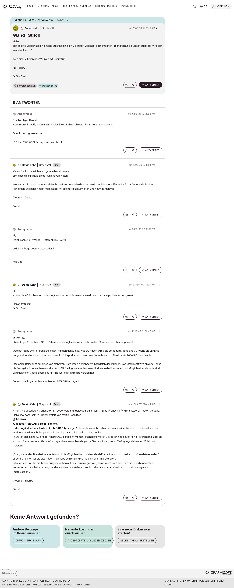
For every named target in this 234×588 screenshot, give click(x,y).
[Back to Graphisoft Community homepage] (13, 6)
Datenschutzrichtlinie (16, 584)
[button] (127, 85)
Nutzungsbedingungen (47, 584)
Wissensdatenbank (48, 6)
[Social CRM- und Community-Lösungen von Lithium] (9, 572)
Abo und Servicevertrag (77, 6)
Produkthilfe (129, 6)
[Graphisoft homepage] (219, 573)
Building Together (106, 6)
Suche (194, 6)
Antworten (152, 84)
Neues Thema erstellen (137, 540)
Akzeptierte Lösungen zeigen (89, 540)
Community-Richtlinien (77, 584)
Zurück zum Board (28, 540)
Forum (30, 6)
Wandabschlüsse (48, 85)
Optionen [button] (160, 20)
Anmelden (222, 6)
